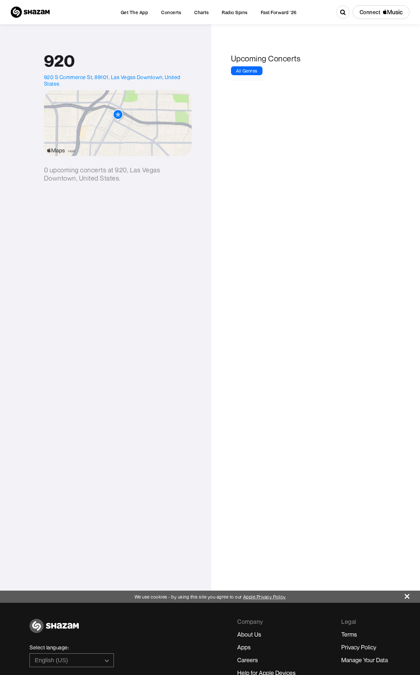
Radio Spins (235, 12)
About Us (249, 634)
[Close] (412, 594)
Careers (247, 660)
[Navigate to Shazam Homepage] (30, 12)
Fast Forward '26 (279, 12)
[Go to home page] (54, 629)
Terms (349, 634)
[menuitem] (134, 12)
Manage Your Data (364, 660)
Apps (244, 647)
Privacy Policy (358, 647)
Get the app (134, 12)
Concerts (171, 12)
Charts (201, 12)
